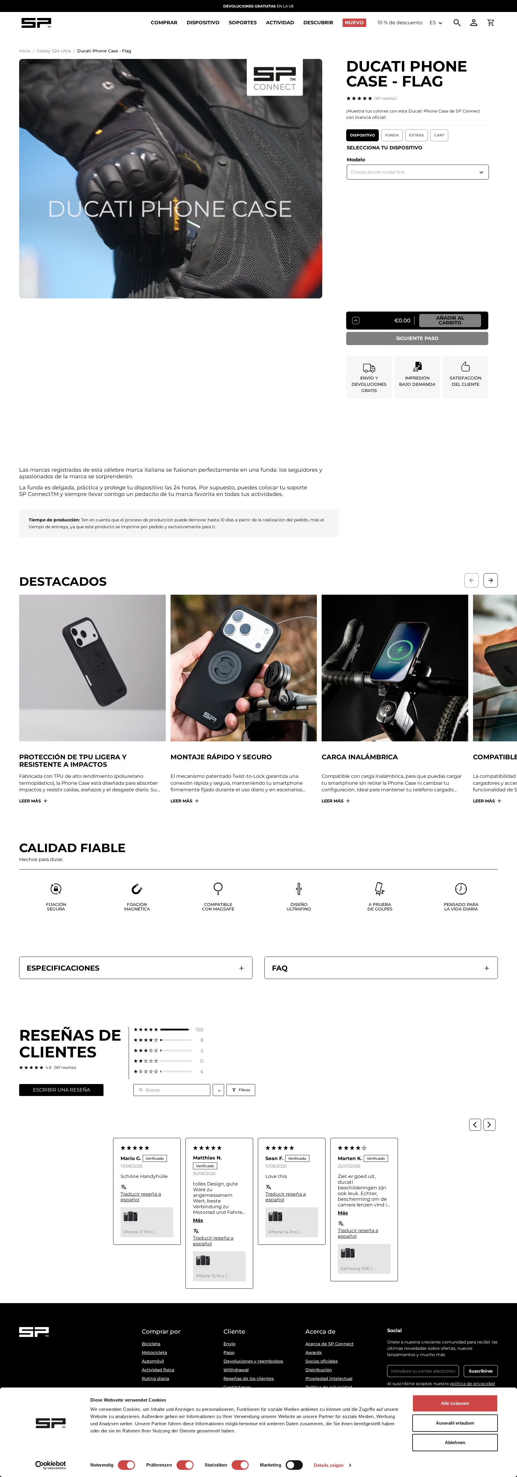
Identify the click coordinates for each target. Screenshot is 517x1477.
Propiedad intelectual (328, 1378)
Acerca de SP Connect (329, 1344)
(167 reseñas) (385, 98)
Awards (313, 1352)
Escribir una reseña (61, 1090)
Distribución (318, 1370)
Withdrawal (236, 1370)
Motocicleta (154, 1352)
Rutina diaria (155, 1378)
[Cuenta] (474, 23)
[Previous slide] (471, 580)
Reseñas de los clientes (248, 1378)
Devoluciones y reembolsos (253, 1361)
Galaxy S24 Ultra (54, 51)
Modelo (356, 160)
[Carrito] (490, 23)
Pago (229, 1352)
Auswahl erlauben (455, 1423)
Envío (229, 1344)
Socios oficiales (321, 1361)
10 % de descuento (400, 22)
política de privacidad (472, 1383)
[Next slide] (490, 580)
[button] (168, 1030)
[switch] (185, 1465)
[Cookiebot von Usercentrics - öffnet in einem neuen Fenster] (51, 1465)
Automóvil (153, 1361)
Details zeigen (328, 1465)
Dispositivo (362, 135)
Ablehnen (455, 1442)
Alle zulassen (455, 1403)
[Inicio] (36, 23)
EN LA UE (258, 6)
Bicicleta (151, 1344)
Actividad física (158, 1370)
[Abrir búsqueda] (457, 23)
